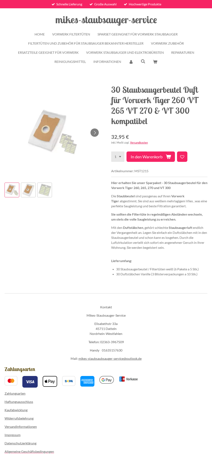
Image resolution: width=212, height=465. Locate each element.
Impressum (12, 435)
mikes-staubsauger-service (106, 19)
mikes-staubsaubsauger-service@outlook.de (110, 358)
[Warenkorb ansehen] (155, 61)
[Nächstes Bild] (94, 132)
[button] (12, 190)
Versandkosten (139, 142)
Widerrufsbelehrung (19, 418)
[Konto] (131, 61)
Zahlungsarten (15, 393)
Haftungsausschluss (19, 402)
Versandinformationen (21, 426)
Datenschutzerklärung (20, 443)
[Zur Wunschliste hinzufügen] (182, 156)
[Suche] (143, 61)
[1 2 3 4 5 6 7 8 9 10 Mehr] (117, 156)
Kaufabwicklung (16, 410)
